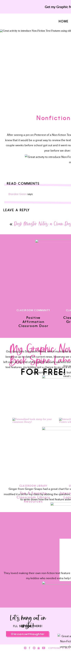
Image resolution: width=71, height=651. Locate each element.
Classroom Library (33, 485)
